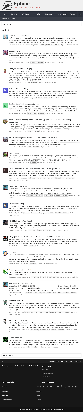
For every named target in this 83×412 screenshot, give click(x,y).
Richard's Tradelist (16, 301)
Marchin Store (14, 51)
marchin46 (12, 62)
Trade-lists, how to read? (18, 186)
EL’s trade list (14, 252)
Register (13, 18)
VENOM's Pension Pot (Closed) (20, 221)
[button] (18, 14)
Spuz (10, 195)
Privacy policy (64, 361)
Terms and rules (54, 361)
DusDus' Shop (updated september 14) (24, 104)
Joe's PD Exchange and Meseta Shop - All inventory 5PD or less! (33, 137)
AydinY (11, 131)
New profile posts (47, 373)
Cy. (10, 213)
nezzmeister (12, 98)
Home (5, 14)
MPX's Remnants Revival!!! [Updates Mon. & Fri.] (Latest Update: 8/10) (35, 169)
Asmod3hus (12, 162)
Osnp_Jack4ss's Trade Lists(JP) (20, 69)
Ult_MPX (11, 178)
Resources (48, 14)
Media (38, 14)
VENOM (11, 230)
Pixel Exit (61, 409)
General (11, 198)
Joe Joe (11, 147)
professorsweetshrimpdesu (17, 45)
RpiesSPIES (12, 246)
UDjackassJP (12, 82)
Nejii (39, 399)
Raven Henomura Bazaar (18, 320)
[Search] (80, 14)
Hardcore (16, 215)
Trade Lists (75, 45)
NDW (10, 347)
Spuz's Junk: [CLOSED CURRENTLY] (22, 283)
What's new (26, 14)
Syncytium (12, 264)
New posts (45, 369)
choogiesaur (12, 277)
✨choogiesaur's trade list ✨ (20, 270)
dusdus (11, 113)
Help (71, 361)
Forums (14, 14)
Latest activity (5, 18)
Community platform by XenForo (36, 409)
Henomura (12, 330)
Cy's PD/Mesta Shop (16, 203)
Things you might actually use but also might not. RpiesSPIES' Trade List (36, 236)
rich (10, 312)
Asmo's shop (14, 153)
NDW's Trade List (15, 338)
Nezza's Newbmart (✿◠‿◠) (19, 88)
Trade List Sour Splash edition (20, 35)
